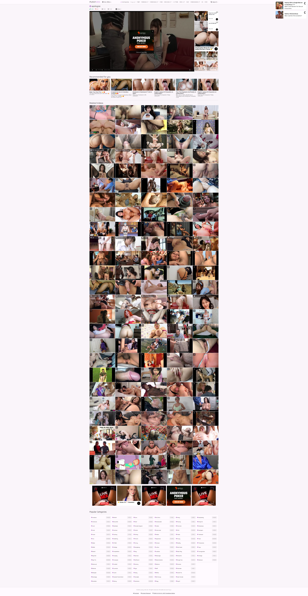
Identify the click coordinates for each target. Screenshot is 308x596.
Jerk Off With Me (212, 23)
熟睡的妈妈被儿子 (195, 2)
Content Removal (146, 593)
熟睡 (161, 2)
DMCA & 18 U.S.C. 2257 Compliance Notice (164, 593)
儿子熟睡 (175, 2)
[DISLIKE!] (95, 9)
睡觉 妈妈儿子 (168, 2)
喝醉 (138, 2)
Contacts (136, 593)
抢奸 (188, 2)
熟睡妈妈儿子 (144, 2)
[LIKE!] (90, 9)
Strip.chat (211, 18)
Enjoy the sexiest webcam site (213, 13)
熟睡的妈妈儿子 (154, 2)
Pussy (95, 2)
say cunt (133, 2)
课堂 (206, 2)
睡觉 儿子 (182, 2)
